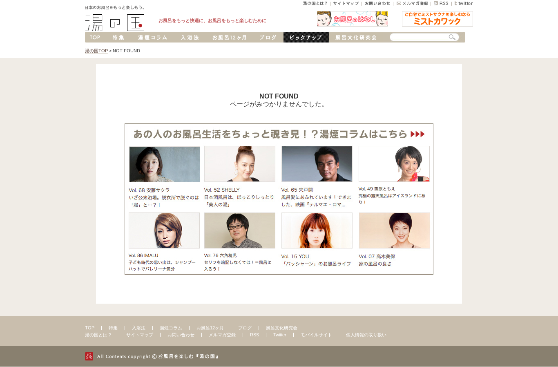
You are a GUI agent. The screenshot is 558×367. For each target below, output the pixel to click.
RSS (254, 334)
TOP (89, 327)
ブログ (245, 327)
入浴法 (138, 327)
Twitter (279, 334)
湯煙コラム (171, 327)
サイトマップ (139, 334)
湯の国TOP (96, 50)
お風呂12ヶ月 (210, 327)
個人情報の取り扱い (366, 334)
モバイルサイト (316, 334)
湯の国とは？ (98, 334)
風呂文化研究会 (281, 327)
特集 (113, 327)
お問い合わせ (180, 334)
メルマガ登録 (222, 334)
